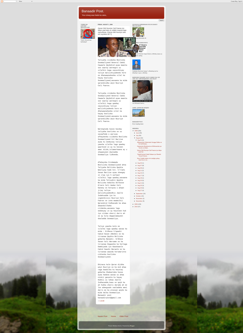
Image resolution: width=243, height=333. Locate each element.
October (138, 196)
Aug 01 (140, 140)
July (137, 135)
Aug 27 (140, 190)
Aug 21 (140, 183)
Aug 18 (140, 178)
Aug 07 (140, 165)
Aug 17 (140, 175)
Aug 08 (140, 168)
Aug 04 (140, 163)
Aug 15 (140, 173)
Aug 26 (140, 188)
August (138, 138)
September (139, 193)
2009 (136, 204)
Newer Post (102, 316)
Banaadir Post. (93, 11)
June (137, 133)
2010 (136, 206)
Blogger (132, 326)
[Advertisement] (120, 310)
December (139, 201)
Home (113, 316)
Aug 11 (140, 170)
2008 (136, 130)
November (139, 198)
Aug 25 (140, 185)
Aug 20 (140, 180)
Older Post (124, 316)
